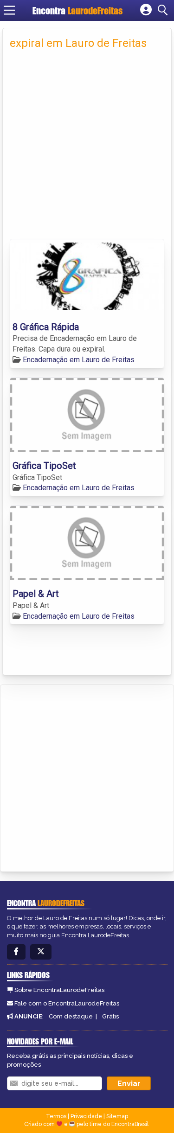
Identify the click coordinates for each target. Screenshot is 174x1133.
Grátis (110, 1016)
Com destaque (71, 1016)
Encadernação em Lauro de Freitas (79, 359)
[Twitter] (41, 952)
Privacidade (86, 1116)
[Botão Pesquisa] (164, 10)
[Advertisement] (87, 147)
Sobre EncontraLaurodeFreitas (59, 989)
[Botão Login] (146, 10)
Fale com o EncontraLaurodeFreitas (66, 1003)
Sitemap (117, 1116)
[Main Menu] (9, 10)
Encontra (77, 10)
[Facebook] (16, 952)
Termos (56, 1116)
